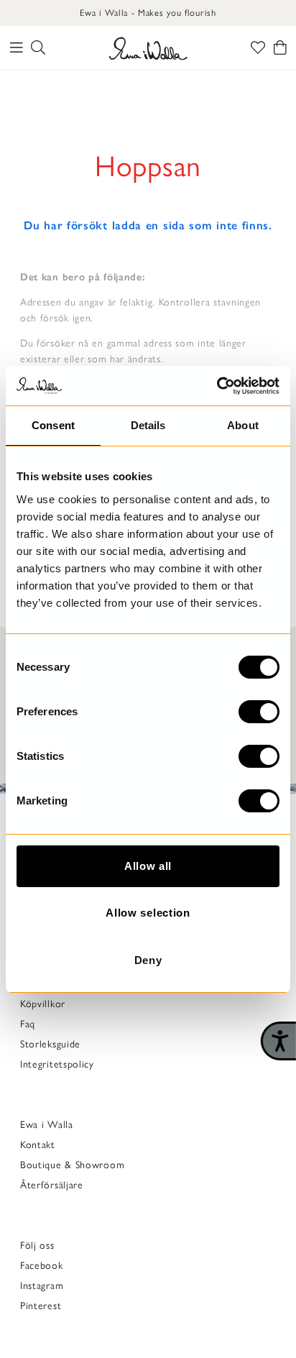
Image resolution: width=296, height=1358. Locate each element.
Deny (148, 960)
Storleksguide (50, 1044)
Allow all (148, 866)
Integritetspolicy (57, 1064)
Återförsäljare (51, 1185)
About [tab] (243, 425)
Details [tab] (148, 425)
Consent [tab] (53, 425)
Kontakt (37, 1145)
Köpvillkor (42, 1004)
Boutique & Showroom (72, 1165)
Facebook (41, 1266)
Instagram (41, 1286)
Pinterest (40, 1306)
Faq (27, 1024)
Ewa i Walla (46, 1125)
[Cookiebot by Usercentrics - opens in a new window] (216, 386)
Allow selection (148, 913)
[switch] (259, 711)
